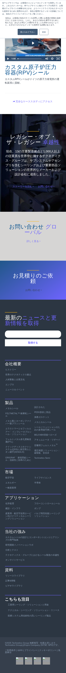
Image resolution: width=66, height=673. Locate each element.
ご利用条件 (10, 650)
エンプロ (9, 384)
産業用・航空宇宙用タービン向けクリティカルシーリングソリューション (18, 516)
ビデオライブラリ (14, 585)
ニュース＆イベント (15, 389)
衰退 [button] (44, 32)
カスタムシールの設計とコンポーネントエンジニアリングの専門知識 (32, 538)
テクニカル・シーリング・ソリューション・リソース (33, 610)
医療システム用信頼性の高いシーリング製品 (29, 615)
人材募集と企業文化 (15, 379)
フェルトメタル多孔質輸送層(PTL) (18, 440)
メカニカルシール (42, 422)
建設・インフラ (12, 508)
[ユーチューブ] (46, 661)
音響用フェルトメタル (46, 445)
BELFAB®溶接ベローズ (45, 435)
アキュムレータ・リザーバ (47, 439)
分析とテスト (11, 550)
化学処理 (9, 503)
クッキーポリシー (47, 650)
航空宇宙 (9, 477)
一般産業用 (10, 487)
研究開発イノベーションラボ (19, 545)
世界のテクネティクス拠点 (18, 374)
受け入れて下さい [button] (27, 32)
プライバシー (30, 650)
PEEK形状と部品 (42, 412)
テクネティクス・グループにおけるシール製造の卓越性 (32, 555)
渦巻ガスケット (41, 417)
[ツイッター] (28, 661)
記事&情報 (10, 580)
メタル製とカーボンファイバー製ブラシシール (18, 422)
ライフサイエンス (42, 477)
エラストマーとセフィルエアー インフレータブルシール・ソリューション (18, 431)
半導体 (37, 482)
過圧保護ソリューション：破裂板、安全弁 (47, 451)
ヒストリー (10, 369)
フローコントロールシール (47, 503)
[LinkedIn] (37, 661)
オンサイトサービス (15, 560)
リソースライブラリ (15, 575)
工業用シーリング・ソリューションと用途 (28, 604)
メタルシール (11, 408)
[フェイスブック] (19, 661)
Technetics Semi (42, 458)
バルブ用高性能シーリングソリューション (47, 514)
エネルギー (10, 482)
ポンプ (37, 508)
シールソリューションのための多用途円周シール (47, 428)
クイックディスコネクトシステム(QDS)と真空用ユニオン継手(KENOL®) (18, 449)
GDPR (20, 650)
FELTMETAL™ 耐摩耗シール (18, 414)
